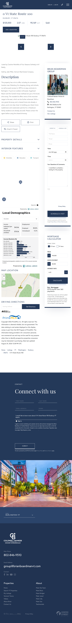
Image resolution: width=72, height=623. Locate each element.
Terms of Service (61, 221)
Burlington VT (13, 515)
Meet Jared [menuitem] (39, 596)
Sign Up (50, 5)
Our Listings (51, 114)
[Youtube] (11, 574)
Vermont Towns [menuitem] (9, 596)
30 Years (52, 246)
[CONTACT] (11, 29)
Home (3, 350)
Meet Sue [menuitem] (39, 601)
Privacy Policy (61, 206)
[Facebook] (4, 574)
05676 (5, 353)
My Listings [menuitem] (7, 593)
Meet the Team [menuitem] (41, 588)
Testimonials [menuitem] (40, 604)
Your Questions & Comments (56, 164)
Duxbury (30, 350)
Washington (22, 350)
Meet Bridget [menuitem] (40, 593)
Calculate (57, 280)
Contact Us (51, 111)
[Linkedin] (8, 574)
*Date (49, 148)
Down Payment (52, 260)
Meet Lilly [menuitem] (39, 599)
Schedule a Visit (62, 128)
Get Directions (30, 307)
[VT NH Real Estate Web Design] (62, 613)
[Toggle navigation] (67, 5)
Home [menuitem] (6, 588)
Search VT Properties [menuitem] (10, 591)
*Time (49, 156)
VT (15, 350)
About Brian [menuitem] (7, 601)
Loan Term (51, 243)
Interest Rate (52, 268)
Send (25, 446)
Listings (9, 350)
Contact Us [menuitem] (7, 604)
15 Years (61, 246)
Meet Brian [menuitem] (39, 591)
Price (49, 252)
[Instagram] (15, 574)
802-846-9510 (54, 102)
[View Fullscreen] (4, 283)
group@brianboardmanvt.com (22, 566)
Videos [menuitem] (6, 599)
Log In (56, 5)
